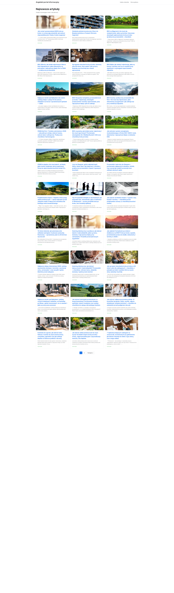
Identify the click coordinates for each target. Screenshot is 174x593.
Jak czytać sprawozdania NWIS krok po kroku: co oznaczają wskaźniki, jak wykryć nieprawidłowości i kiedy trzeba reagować (51, 33)
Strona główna (134, 2)
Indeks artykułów (124, 2)
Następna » (90, 353)
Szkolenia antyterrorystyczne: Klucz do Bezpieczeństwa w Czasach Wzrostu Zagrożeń (85, 33)
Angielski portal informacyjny (47, 2)
